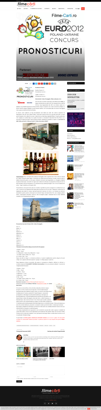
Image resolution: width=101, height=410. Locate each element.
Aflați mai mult (94, 408)
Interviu (47, 8)
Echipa (22, 0)
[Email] (78, 8)
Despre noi (18, 0)
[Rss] (80, 8)
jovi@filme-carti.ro (53, 400)
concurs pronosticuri (34, 325)
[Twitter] (77, 8)
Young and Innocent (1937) (23, 331)
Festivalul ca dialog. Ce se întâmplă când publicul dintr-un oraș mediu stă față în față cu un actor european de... (79, 186)
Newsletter (70, 8)
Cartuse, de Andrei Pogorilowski (56, 331)
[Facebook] (75, 8)
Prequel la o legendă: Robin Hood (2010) (78, 165)
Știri (54, 8)
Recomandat (23, 75)
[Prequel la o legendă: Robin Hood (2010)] (70, 167)
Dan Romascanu (78, 167)
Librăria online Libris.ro (72, 136)
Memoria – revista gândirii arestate (74, 138)
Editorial (62, 8)
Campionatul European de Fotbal (23, 325)
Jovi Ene (20, 79)
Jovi (54, 325)
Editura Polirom (30, 282)
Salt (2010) (51, 358)
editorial (41, 325)
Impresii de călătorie (37, 8)
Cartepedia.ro (70, 133)
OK (88, 408)
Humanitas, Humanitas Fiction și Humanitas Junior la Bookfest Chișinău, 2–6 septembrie (79, 158)
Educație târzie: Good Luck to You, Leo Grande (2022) (79, 204)
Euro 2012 (46, 325)
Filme (26, 8)
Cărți (19, 8)
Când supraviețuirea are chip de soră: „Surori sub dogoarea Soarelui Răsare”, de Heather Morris (79, 176)
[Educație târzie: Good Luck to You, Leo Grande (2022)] (70, 206)
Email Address (70, 102)
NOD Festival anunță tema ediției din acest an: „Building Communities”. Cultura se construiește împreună (79, 195)
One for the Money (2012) (22, 358)
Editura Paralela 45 (71, 135)
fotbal (50, 325)
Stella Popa (77, 179)
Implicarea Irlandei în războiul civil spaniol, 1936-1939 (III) (40, 359)
